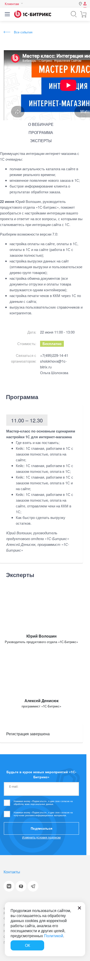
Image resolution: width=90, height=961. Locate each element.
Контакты (12, 872)
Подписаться (41, 828)
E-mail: (13, 786)
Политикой (53, 935)
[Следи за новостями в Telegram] (33, 886)
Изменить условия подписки (41, 837)
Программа (41, 132)
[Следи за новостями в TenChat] (21, 886)
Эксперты (41, 140)
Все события (23, 32)
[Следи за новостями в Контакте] (9, 886)
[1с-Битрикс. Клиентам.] (32, 14)
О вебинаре (41, 124)
